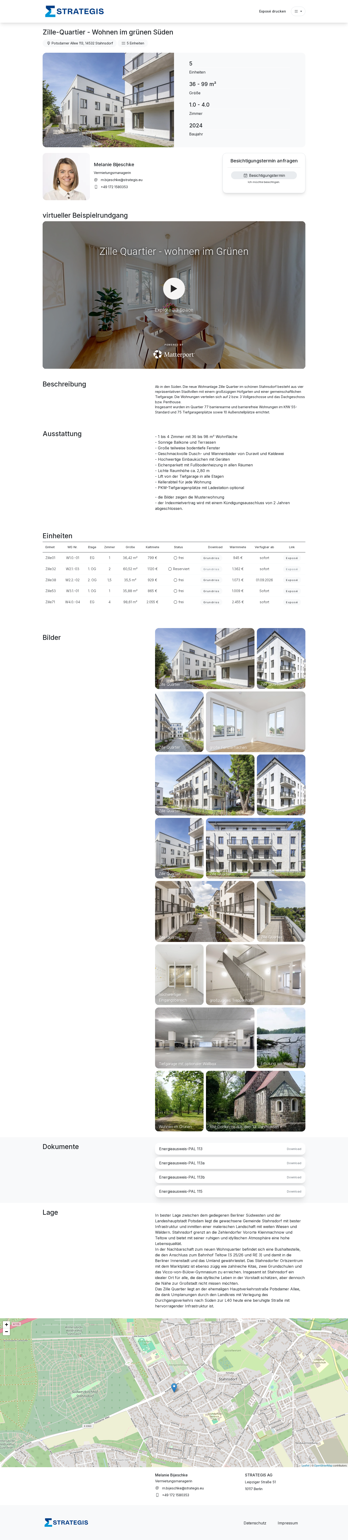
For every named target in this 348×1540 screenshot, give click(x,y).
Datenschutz (255, 1523)
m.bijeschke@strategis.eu (122, 180)
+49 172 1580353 (114, 187)
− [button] (6, 1332)
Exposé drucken (272, 11)
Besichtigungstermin (266, 175)
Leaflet (305, 1465)
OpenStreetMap (323, 1465)
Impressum (288, 1523)
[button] (74, 11)
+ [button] (6, 1324)
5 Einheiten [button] (135, 43)
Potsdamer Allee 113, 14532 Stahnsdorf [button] (82, 43)
